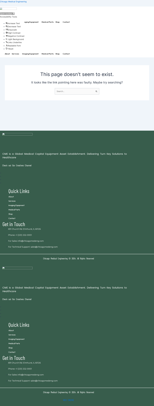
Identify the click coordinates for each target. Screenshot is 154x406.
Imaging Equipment (30, 22)
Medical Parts (48, 22)
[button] (31, 22)
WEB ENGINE (68, 400)
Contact (66, 22)
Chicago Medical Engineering (13, 1)
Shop (57, 22)
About (7, 54)
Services (15, 54)
